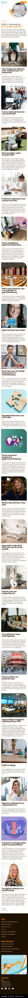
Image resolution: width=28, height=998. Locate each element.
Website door (19, 996)
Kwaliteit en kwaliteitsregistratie (9, 922)
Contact (3, 936)
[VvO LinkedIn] (6, 989)
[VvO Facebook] (2, 988)
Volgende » (6, 910)
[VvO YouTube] (13, 988)
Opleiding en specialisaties (8, 934)
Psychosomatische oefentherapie (10, 949)
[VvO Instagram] (9, 989)
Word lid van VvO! (6, 927)
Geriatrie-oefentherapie (7, 944)
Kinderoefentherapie (6, 951)
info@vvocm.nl (6, 986)
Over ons (3, 929)
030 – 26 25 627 (6, 984)
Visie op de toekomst (6, 924)
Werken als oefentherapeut (8, 932)
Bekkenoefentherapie (6, 946)
